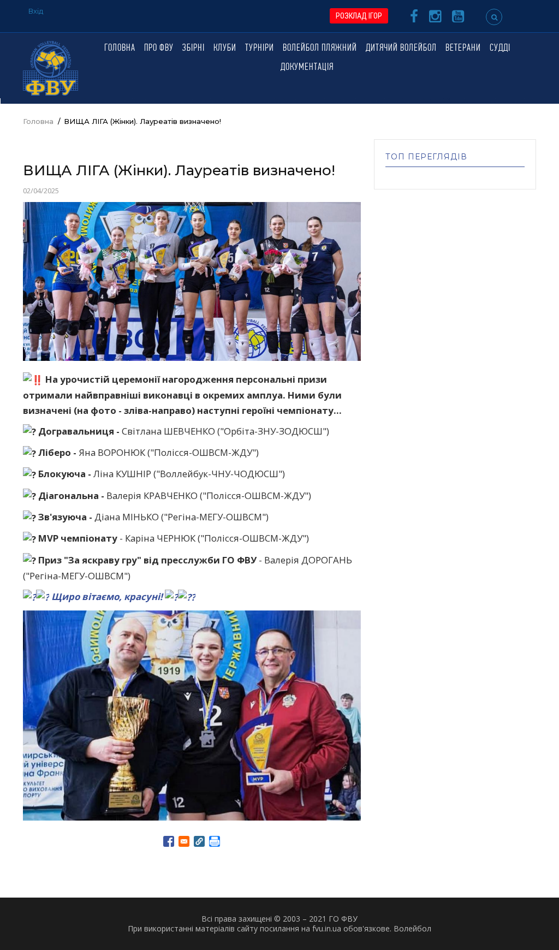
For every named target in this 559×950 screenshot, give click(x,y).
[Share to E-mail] (184, 841)
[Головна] (50, 67)
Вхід (35, 11)
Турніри (259, 49)
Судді (500, 49)
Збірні (193, 49)
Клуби (224, 49)
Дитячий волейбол (401, 49)
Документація (307, 68)
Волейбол (412, 928)
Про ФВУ (159, 49)
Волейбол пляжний (320, 49)
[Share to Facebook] (168, 841)
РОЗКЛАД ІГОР (359, 15)
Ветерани (463, 49)
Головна (119, 49)
